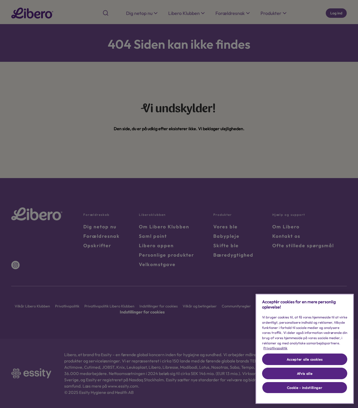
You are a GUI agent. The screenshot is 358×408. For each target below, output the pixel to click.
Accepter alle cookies (305, 359)
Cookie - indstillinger (304, 387)
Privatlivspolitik (275, 348)
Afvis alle (305, 373)
